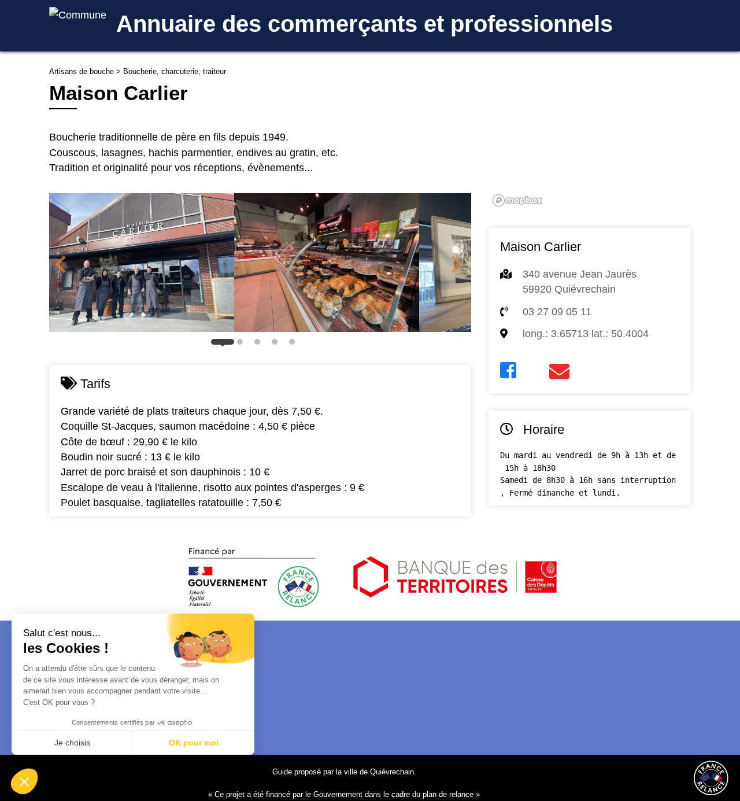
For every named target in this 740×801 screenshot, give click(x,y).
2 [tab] (243, 344)
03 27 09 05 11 (557, 312)
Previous (60, 264)
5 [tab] (295, 344)
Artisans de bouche (81, 71)
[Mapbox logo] (517, 200)
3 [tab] (260, 344)
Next (456, 264)
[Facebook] (508, 371)
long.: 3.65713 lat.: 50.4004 (586, 333)
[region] (590, 138)
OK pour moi (194, 742)
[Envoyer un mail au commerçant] (559, 371)
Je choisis (72, 742)
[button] (24, 781)
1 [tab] (225, 344)
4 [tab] (277, 344)
